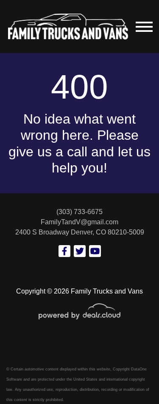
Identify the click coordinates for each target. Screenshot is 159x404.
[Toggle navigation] (144, 26)
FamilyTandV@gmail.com (79, 222)
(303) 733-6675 (79, 211)
